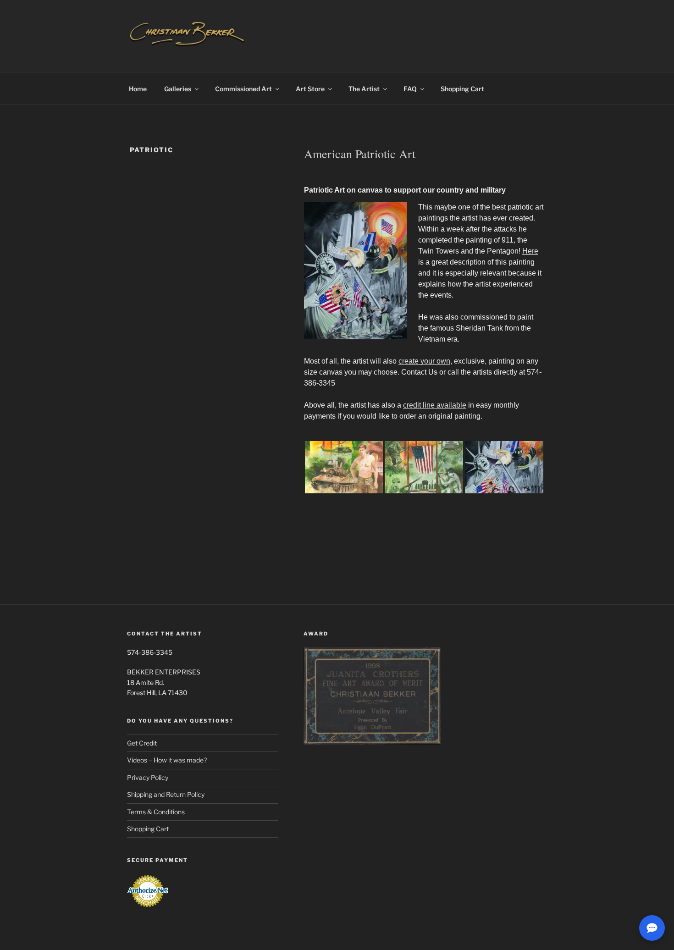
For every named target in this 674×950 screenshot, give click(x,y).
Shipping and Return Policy (165, 794)
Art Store (310, 89)
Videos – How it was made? (167, 760)
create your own (424, 361)
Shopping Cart (462, 89)
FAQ (410, 89)
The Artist (364, 89)
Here (530, 251)
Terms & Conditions (156, 812)
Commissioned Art (243, 89)
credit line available (434, 405)
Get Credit (142, 743)
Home (138, 89)
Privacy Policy (147, 777)
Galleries (177, 89)
